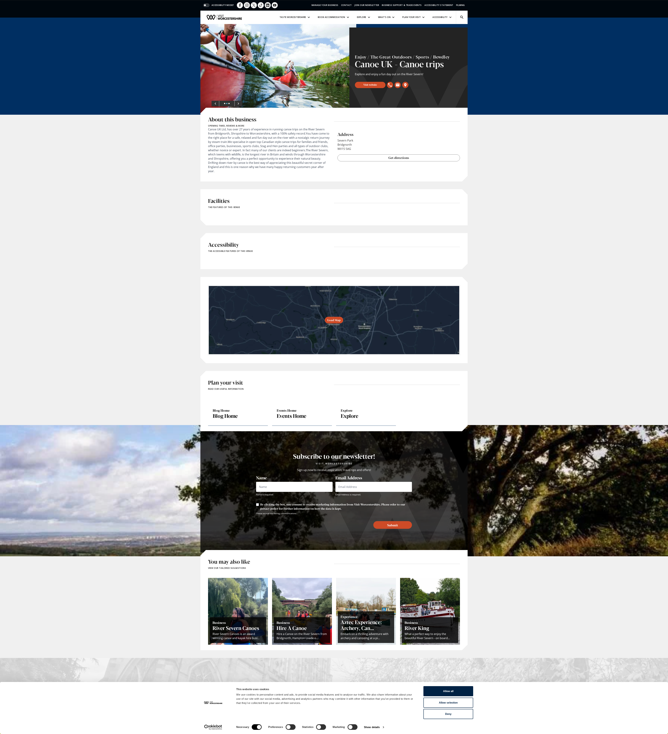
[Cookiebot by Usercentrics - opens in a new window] (213, 727)
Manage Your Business (325, 5)
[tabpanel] (278, 69)
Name (261, 477)
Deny (448, 713)
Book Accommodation (331, 17)
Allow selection (448, 702)
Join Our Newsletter (367, 5)
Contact (346, 5)
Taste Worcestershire (293, 17)
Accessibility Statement (438, 5)
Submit (392, 525)
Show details (372, 727)
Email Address (348, 477)
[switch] (291, 727)
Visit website (370, 84)
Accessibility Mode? (223, 5)
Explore (361, 17)
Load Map (334, 320)
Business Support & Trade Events (402, 5)
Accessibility (440, 17)
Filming (460, 5)
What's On (384, 17)
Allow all (448, 691)
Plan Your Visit (411, 17)
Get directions (398, 157)
